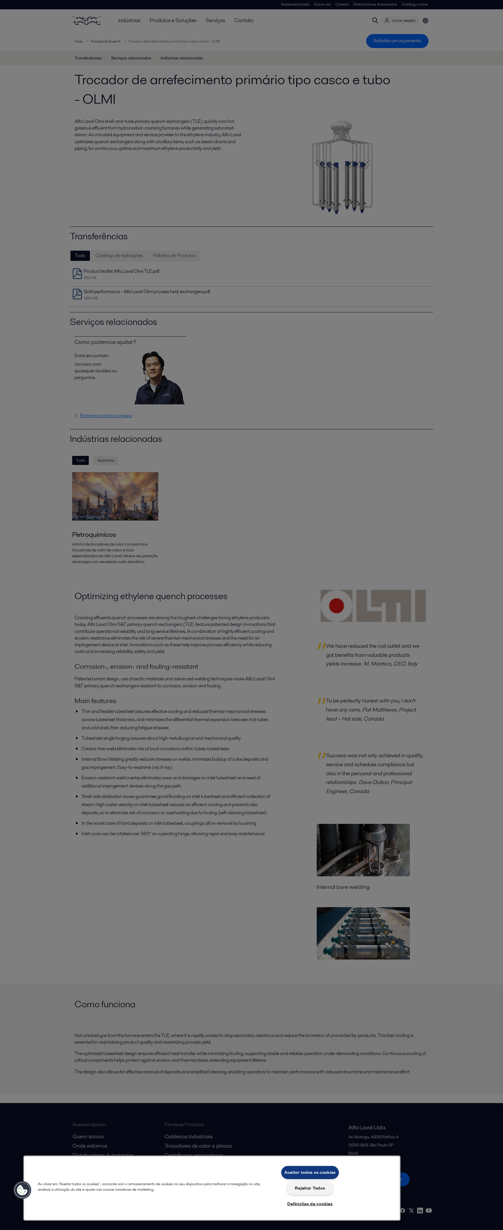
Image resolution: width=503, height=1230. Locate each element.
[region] (212, 1188)
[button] (22, 1190)
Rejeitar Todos (310, 1188)
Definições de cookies (309, 1204)
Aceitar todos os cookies (310, 1172)
